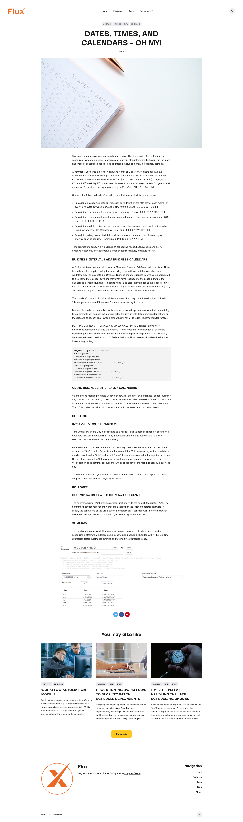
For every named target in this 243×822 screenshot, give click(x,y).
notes (111, 684)
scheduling (135, 24)
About (199, 792)
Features (117, 10)
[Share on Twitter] (115, 614)
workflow (107, 24)
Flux (121, 51)
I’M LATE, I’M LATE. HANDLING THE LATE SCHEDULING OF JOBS (170, 694)
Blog (199, 787)
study (119, 684)
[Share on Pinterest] (127, 614)
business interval (121, 24)
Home (104, 10)
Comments (121, 734)
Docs (131, 10)
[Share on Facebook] (121, 614)
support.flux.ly (132, 773)
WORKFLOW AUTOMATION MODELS (63, 692)
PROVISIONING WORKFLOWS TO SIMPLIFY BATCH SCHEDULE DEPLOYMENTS (121, 694)
